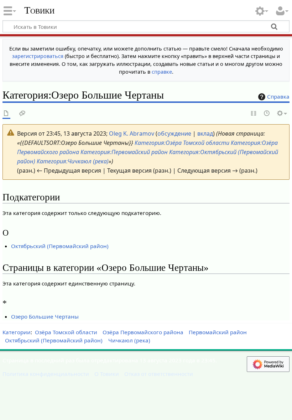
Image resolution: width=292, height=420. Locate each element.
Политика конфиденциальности (45, 373)
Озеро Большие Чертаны (45, 316)
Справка (278, 96)
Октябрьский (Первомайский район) (60, 246)
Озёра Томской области (66, 332)
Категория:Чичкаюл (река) (73, 161)
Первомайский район (218, 332)
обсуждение (174, 133)
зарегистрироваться (37, 56)
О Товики (106, 373)
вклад (205, 133)
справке (162, 71)
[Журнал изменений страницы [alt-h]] (267, 114)
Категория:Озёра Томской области (182, 143)
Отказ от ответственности (158, 373)
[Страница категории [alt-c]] (6, 114)
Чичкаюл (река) (129, 340)
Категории (16, 332)
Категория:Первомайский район (124, 152)
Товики (39, 10)
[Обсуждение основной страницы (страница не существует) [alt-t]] (22, 114)
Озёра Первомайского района (143, 332)
